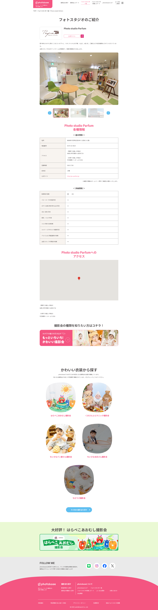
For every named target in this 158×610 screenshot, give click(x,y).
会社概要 (79, 593)
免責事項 (96, 603)
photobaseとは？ (108, 3)
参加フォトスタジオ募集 (113, 603)
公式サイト (72, 36)
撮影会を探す (64, 3)
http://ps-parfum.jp (73, 176)
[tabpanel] (79, 78)
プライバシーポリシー (79, 603)
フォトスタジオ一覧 (85, 2)
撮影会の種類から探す (67, 591)
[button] (79, 278)
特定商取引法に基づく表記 (58, 603)
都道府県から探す (66, 588)
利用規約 (40, 603)
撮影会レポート (74, 3)
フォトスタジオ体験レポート (96, 2)
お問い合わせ (113, 591)
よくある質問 (100, 591)
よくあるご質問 (117, 2)
